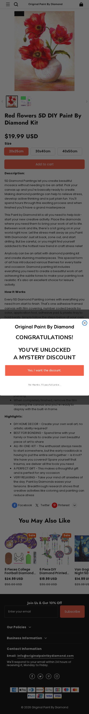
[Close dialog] (84, 323)
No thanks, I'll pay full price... (44, 384)
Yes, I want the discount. (44, 370)
